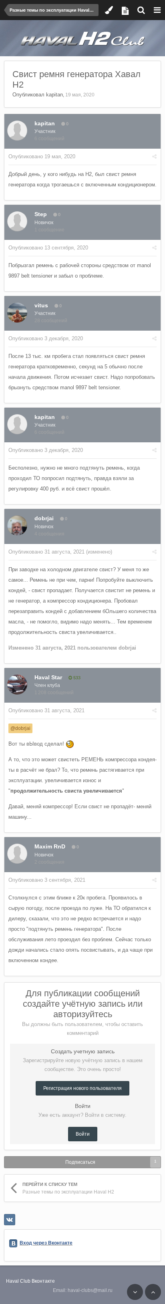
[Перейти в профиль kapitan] (17, 131)
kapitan (54, 95)
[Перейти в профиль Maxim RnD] (17, 854)
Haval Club (18, 1281)
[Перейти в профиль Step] (17, 221)
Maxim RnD (49, 846)
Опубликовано (41, 156)
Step (40, 214)
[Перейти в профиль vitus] (17, 312)
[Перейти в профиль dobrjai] (17, 525)
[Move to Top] (153, 1292)
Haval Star (48, 677)
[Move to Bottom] (135, 1292)
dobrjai (44, 518)
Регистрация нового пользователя (82, 1088)
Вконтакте (43, 1281)
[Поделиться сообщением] (154, 156)
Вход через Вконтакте (46, 1243)
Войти (83, 1134)
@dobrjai (20, 728)
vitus (41, 305)
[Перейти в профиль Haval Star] (17, 684)
